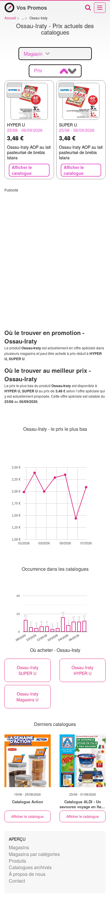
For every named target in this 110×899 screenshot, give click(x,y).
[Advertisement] (55, 247)
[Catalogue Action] (27, 760)
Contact (17, 880)
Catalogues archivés (30, 867)
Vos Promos (31, 7)
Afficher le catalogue (27, 816)
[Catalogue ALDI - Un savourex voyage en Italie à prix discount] (83, 760)
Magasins (19, 847)
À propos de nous (27, 874)
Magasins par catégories (34, 854)
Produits (17, 860)
